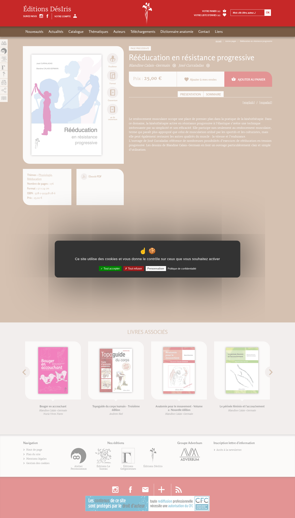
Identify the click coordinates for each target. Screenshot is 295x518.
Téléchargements (142, 31)
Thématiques (98, 31)
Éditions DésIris (47, 9)
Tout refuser (134, 268)
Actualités (55, 31)
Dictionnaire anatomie (176, 31)
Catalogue (75, 31)
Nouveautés (34, 31)
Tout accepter (111, 268)
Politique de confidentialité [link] (182, 268)
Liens (219, 31)
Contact (204, 31)
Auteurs (119, 31)
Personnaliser (155, 268)
